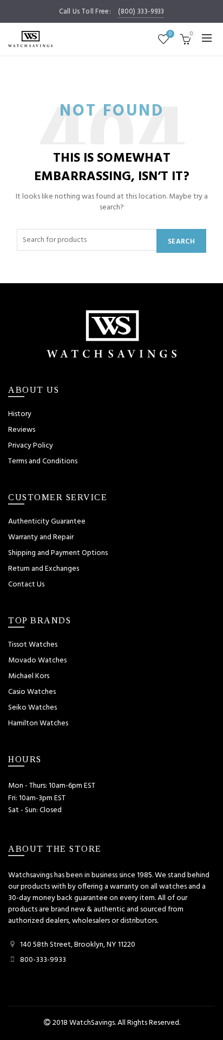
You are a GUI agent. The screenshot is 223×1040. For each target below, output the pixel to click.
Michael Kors (28, 676)
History (19, 414)
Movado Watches (37, 660)
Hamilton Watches (38, 723)
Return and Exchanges (43, 569)
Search (181, 241)
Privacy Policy (30, 445)
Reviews (21, 430)
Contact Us (26, 584)
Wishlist (170, 34)
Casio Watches (32, 692)
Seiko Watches (32, 707)
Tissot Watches (32, 645)
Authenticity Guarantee (47, 521)
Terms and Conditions (42, 461)
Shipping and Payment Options (58, 553)
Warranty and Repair (41, 537)
